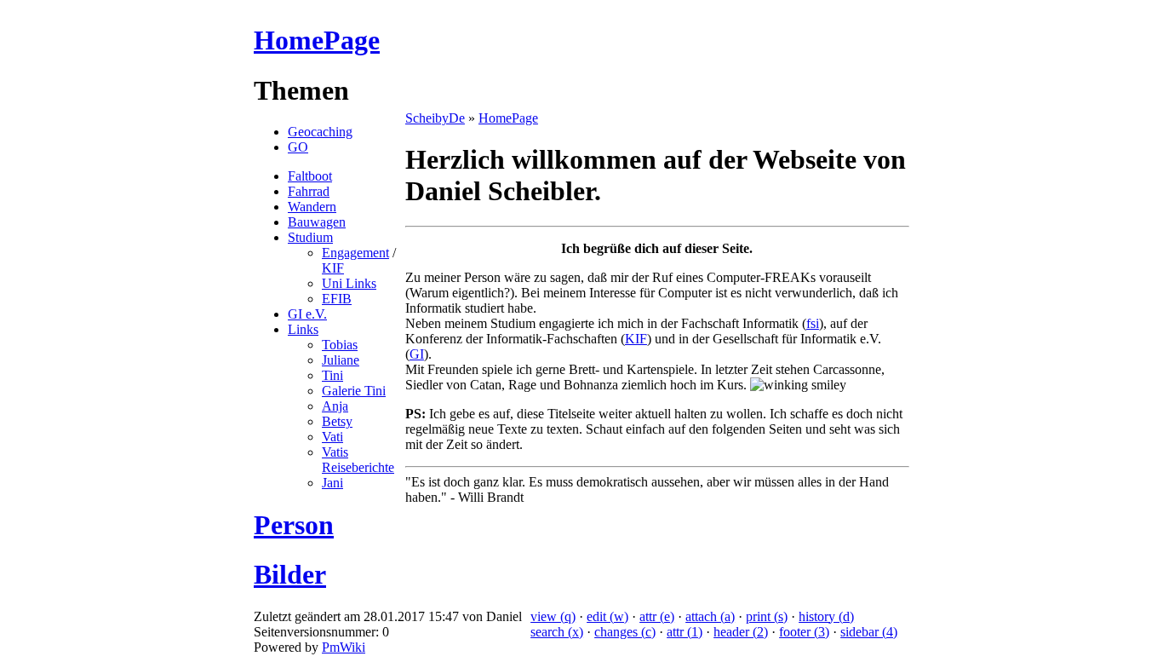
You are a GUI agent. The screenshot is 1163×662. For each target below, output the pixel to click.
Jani (332, 482)
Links (303, 329)
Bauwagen (317, 222)
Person (294, 524)
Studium (310, 237)
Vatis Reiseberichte (358, 460)
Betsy (337, 421)
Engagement (355, 252)
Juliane (340, 360)
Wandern (312, 206)
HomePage (317, 40)
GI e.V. (307, 314)
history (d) (826, 616)
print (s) (767, 616)
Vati (332, 436)
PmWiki (343, 647)
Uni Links (349, 283)
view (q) (553, 616)
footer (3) (804, 632)
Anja (335, 406)
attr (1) (684, 632)
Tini (332, 375)
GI (417, 354)
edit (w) (607, 616)
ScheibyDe (435, 118)
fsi (812, 323)
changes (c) (625, 632)
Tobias (340, 344)
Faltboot (310, 176)
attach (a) (710, 616)
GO (298, 147)
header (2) (740, 632)
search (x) (556, 632)
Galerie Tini (354, 390)
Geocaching (320, 131)
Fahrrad (308, 191)
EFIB (337, 298)
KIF (333, 268)
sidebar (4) (868, 632)
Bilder (290, 574)
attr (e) (656, 616)
